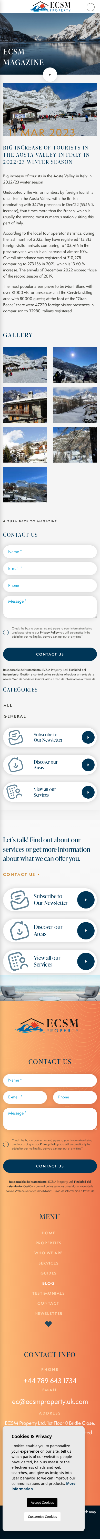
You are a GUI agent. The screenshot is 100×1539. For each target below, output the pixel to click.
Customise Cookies (42, 1516)
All (8, 705)
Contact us (50, 654)
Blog (48, 1283)
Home (48, 1233)
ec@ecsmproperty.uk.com (50, 1401)
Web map (88, 1511)
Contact (48, 1303)
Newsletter (49, 1313)
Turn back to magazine (31, 521)
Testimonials (48, 1293)
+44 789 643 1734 (50, 1380)
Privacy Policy (49, 632)
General (15, 716)
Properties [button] (49, 1243)
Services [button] (48, 1263)
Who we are (48, 1253)
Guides (49, 1273)
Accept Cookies (42, 1502)
